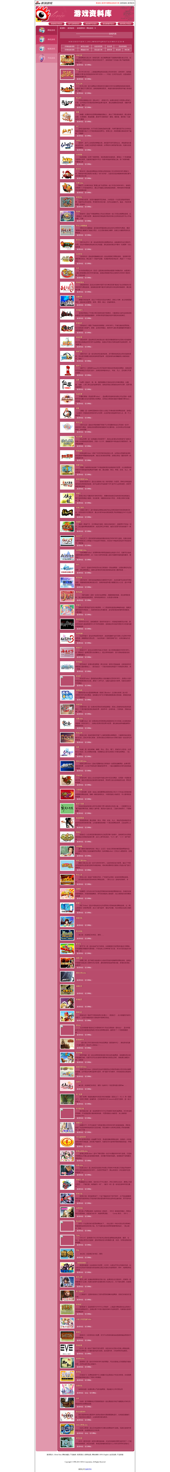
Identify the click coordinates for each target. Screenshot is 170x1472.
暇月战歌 (79, 592)
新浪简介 (50, 1455)
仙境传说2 (79, 1208)
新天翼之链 (80, 1109)
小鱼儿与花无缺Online (83, 1319)
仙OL (78, 564)
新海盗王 (79, 999)
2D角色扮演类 (70, 46)
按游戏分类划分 (56, 24)
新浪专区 (80, 65)
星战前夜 (79, 1345)
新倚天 (78, 1332)
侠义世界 (79, 437)
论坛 (86, 1393)
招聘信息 (88, 1455)
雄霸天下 (79, 1123)
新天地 (78, 1372)
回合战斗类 (98, 50)
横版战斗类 (85, 50)
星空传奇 (79, 578)
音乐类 (109, 46)
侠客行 (78, 493)
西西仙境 (79, 690)
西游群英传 (80, 282)
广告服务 (73, 1455)
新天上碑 (79, 1277)
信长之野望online (82, 1425)
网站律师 (95, 1455)
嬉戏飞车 (79, 351)
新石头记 (79, 240)
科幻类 (127, 50)
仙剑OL (78, 1082)
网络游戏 (51, 30)
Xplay (78, 1235)
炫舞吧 (78, 889)
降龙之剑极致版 (81, 226)
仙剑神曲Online (81, 550)
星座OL (78, 605)
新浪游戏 (123, 3)
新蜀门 (78, 903)
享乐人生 (79, 875)
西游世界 (79, 337)
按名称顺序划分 (108, 24)
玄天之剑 (79, 84)
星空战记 (79, 662)
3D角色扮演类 (70, 50)
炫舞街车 (79, 986)
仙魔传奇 (79, 297)
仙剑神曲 (79, 846)
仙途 (77, 747)
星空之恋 (79, 422)
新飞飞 (78, 944)
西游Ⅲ (78, 211)
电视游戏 (51, 49)
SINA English (104, 1455)
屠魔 (77, 408)
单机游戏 (51, 39)
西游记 (78, 832)
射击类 (118, 50)
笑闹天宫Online (81, 1067)
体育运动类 (85, 46)
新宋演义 (79, 197)
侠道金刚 (79, 451)
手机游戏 (51, 58)
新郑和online (80, 1359)
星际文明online (81, 973)
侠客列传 (79, 704)
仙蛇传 (78, 140)
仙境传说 (79, 1386)
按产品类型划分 (73, 24)
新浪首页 (131, 3)
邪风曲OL (79, 310)
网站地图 (65, 1455)
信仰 (77, 1398)
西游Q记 (79, 1012)
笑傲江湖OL (80, 508)
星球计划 (79, 1194)
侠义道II (79, 1221)
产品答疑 (120, 1455)
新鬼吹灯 (79, 323)
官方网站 (88, 65)
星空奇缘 (79, 1053)
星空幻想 (79, 1438)
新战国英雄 (80, 818)
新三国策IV (80, 1291)
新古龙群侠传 (81, 1412)
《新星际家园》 (81, 1263)
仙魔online (79, 719)
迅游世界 (79, 394)
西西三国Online (81, 860)
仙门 (77, 126)
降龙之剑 (79, 733)
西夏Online (79, 465)
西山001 (79, 98)
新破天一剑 (80, 1179)
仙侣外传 (79, 254)
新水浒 (78, 169)
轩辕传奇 (79, 775)
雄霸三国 (79, 958)
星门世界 (79, 1094)
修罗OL (78, 366)
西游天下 (79, 648)
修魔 (77, 112)
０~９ (122, 42)
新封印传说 (80, 619)
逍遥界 (78, 522)
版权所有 (88, 1469)
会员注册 (113, 1455)
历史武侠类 (123, 46)
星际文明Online (81, 761)
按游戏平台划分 (91, 24)
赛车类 (109, 50)
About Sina (57, 1455)
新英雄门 (79, 1304)
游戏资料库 (81, 28)
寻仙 (77, 1250)
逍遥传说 (79, 918)
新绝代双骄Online (82, 479)
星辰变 (78, 676)
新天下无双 (80, 804)
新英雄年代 (80, 1040)
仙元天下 (79, 536)
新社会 (78, 1025)
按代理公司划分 (125, 24)
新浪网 (62, 28)
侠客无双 (79, 55)
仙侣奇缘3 (79, 633)
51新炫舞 (79, 790)
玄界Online (79, 183)
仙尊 (77, 380)
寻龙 (77, 69)
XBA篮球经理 (81, 1137)
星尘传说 (79, 931)
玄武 (77, 268)
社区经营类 (98, 46)
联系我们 (80, 1455)
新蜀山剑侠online (82, 1151)
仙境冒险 (79, 155)
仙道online (79, 1165)
